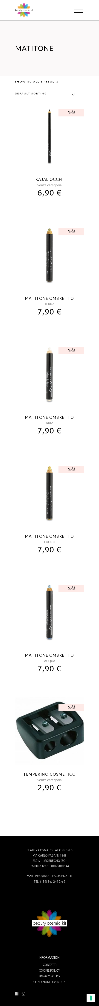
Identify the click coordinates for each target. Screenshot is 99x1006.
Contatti (49, 965)
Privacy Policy (49, 976)
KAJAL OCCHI (49, 179)
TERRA (49, 304)
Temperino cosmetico (49, 774)
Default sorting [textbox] (31, 93)
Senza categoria (49, 185)
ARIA (49, 423)
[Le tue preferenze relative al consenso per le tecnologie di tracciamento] (91, 998)
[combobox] (44, 95)
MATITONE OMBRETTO (49, 298)
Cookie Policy (49, 971)
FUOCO (49, 542)
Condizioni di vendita (49, 982)
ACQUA (49, 661)
